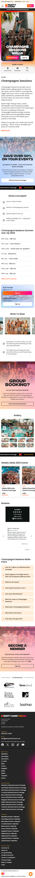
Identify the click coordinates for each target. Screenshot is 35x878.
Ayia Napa (4, 756)
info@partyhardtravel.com (10, 739)
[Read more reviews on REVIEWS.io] (17, 519)
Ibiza (3, 764)
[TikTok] (18, 744)
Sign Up (17, 666)
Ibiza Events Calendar (8, 826)
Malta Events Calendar (9, 836)
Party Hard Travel (10, 5)
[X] (7, 744)
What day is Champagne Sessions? (17, 607)
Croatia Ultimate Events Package (12, 792)
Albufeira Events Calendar (10, 817)
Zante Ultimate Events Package (12, 809)
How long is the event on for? (15, 588)
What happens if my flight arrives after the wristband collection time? (17, 576)
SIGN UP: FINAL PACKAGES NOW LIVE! (17, 9)
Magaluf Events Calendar (10, 831)
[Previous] (3, 326)
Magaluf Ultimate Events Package (13, 800)
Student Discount (7, 855)
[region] (17, 325)
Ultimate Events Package (17, 180)
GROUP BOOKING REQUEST (17, 404)
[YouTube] (23, 744)
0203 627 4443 (6, 734)
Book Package (12, 58)
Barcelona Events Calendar (10, 821)
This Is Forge (21, 876)
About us (4, 850)
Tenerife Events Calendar (10, 838)
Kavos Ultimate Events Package (12, 797)
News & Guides (6, 862)
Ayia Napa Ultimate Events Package (13, 788)
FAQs (3, 865)
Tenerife (4, 776)
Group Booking (6, 853)
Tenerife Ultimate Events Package (13, 807)
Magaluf (4, 768)
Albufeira (4, 754)
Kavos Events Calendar (9, 829)
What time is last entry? (13, 613)
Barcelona (4, 759)
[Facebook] (2, 744)
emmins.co (13, 876)
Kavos (3, 766)
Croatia (4, 761)
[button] (4, 536)
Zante (3, 778)
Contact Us (5, 848)
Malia (3, 771)
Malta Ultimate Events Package (12, 805)
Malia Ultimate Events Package (12, 802)
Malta (3, 773)
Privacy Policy (6, 860)
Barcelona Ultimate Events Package (13, 790)
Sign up (30, 6)
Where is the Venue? (12, 582)
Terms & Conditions (8, 857)
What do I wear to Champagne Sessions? (16, 600)
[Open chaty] (31, 874)
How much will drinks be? (14, 594)
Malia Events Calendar (9, 279)
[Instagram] (12, 744)
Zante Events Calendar (9, 841)
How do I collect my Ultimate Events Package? (17, 568)
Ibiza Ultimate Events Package (11, 795)
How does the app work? (13, 619)
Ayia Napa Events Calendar (10, 819)
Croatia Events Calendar (10, 824)
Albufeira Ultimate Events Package (13, 785)
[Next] (32, 326)
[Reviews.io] (10, 1)
